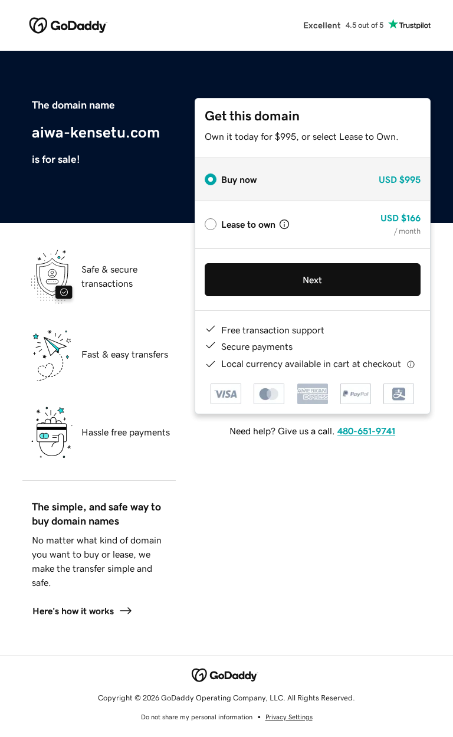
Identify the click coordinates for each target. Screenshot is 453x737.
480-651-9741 (366, 430)
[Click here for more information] (410, 364)
